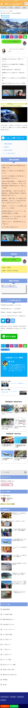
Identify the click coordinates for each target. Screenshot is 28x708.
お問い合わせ (17, 7)
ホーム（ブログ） (3, 7)
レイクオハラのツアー (8, 629)
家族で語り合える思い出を (10, 674)
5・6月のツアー (7, 644)
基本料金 (6, 147)
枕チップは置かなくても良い (18, 521)
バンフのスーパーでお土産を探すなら (19, 548)
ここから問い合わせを (9, 153)
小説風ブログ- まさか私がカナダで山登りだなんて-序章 (19, 574)
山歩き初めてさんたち (8, 624)
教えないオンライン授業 (9, 664)
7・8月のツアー (7, 649)
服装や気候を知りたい (8, 619)
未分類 (4, 684)
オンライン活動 (5, 349)
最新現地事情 (6, 609)
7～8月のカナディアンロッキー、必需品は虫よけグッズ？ (18, 592)
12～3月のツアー (7, 639)
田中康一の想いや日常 (8, 669)
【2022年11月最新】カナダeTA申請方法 (19, 564)
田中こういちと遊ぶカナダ (14, 4)
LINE (14, 706)
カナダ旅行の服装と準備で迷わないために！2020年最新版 (19, 530)
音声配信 (5, 679)
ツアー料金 (10, 7)
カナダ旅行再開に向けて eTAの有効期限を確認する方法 (19, 540)
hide (22, 138)
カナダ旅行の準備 (7, 614)
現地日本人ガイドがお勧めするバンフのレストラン (19, 514)
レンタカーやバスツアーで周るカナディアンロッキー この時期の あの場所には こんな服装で (19, 583)
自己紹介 (24, 7)
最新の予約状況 (7, 150)
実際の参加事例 (7, 143)
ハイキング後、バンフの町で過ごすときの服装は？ (19, 556)
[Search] (25, 472)
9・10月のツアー (7, 654)
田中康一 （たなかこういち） (5, 368)
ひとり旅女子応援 (7, 634)
